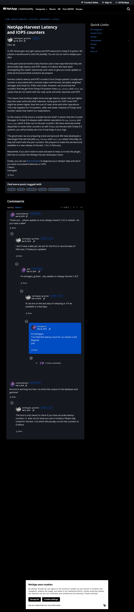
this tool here (33, 161)
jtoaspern (41, 326)
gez (28, 269)
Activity (94, 37)
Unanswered (110, 40)
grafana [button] (21, 189)
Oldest (18, 207)
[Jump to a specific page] (81, 207)
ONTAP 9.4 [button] (31, 189)
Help (92, 47)
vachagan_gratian (22, 38)
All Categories (96, 29)
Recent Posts (96, 33)
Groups (94, 44)
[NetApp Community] (18, 9)
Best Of (94, 51)
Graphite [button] (42, 189)
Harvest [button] (11, 189)
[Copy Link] (24, 41)
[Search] (128, 9)
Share (10, 175)
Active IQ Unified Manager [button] (59, 189)
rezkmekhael (22, 214)
